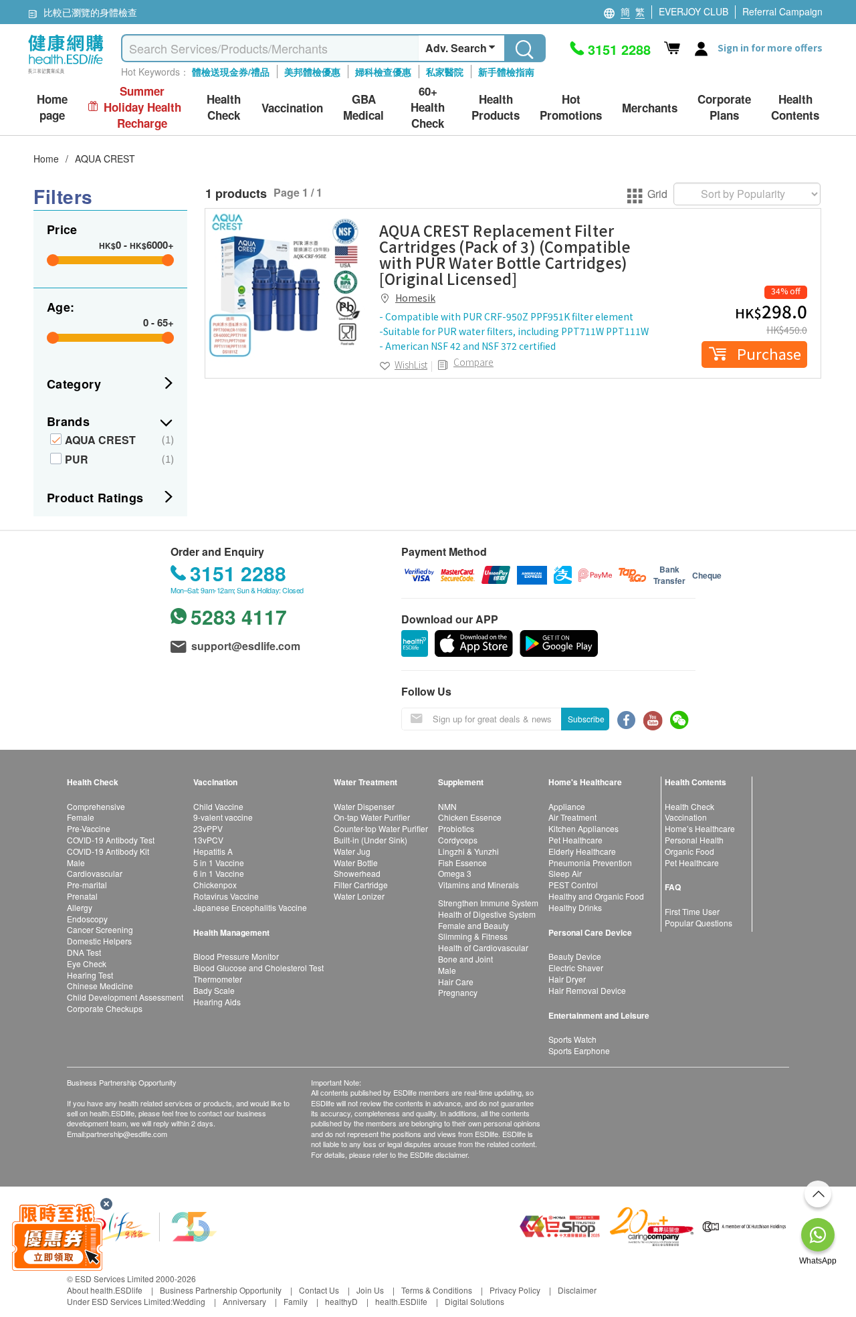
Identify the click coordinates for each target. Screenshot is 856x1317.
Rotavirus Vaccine (226, 896)
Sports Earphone (579, 1050)
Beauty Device (574, 956)
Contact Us (319, 1290)
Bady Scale (214, 990)
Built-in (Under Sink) (370, 839)
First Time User (692, 911)
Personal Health (694, 839)
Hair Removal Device (587, 990)
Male (76, 862)
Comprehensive (96, 806)
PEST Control (573, 884)
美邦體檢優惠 (312, 71)
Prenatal (82, 896)
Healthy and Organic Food (596, 896)
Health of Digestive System (487, 914)
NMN (447, 806)
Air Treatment (572, 817)
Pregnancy (457, 992)
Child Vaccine (218, 806)
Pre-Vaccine (88, 828)
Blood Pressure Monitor (236, 956)
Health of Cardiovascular (483, 947)
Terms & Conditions (436, 1290)
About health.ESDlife (104, 1290)
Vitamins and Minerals (478, 884)
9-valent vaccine (223, 817)
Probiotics (456, 828)
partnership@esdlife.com (126, 1133)
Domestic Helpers (99, 940)
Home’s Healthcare (700, 828)
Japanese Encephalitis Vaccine (250, 907)
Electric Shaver (575, 967)
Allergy (79, 907)
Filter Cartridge (361, 884)
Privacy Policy (515, 1290)
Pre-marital (87, 884)
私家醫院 (444, 71)
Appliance (566, 806)
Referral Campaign (782, 11)
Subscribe (586, 718)
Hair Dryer (567, 979)
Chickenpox (215, 884)
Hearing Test (90, 975)
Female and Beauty (473, 925)
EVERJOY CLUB (693, 11)
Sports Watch (572, 1039)
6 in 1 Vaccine (218, 873)
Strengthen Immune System (488, 902)
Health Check (689, 806)
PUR (76, 459)
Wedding (189, 1301)
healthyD (341, 1301)
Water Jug (352, 851)
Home (46, 158)
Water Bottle (356, 862)
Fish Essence (462, 862)
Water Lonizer (359, 896)
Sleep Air (565, 873)
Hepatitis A (213, 851)
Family (296, 1301)
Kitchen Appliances (583, 828)
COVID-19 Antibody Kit (108, 851)
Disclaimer (577, 1290)
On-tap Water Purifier (372, 817)
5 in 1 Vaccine (218, 862)
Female (80, 817)
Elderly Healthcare (582, 851)
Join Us (370, 1290)
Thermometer (217, 979)
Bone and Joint (465, 959)
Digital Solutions (474, 1301)
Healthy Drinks (575, 907)
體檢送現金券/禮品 (231, 71)
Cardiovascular (94, 873)
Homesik (415, 297)
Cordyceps (457, 839)
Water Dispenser (364, 806)
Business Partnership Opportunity (221, 1290)
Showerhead (357, 873)
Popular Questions (698, 922)
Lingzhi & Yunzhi (468, 851)
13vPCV (208, 839)
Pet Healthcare (575, 839)
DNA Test (84, 952)
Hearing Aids (217, 1001)
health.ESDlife (401, 1301)
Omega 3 (454, 873)
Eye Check (86, 963)
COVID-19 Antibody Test (110, 839)
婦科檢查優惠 (383, 71)
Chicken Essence (470, 817)
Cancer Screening (100, 929)
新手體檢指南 (506, 71)
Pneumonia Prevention (590, 862)
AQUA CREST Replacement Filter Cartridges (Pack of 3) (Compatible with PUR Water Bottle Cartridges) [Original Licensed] (505, 254)
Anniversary (244, 1301)
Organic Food (689, 851)
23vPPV (208, 828)
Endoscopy (87, 918)
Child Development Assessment (125, 997)
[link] (285, 289)
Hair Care (455, 981)
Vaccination (686, 817)
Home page (52, 107)
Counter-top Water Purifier (381, 828)
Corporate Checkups (104, 1008)
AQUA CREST (105, 158)
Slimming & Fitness (473, 936)
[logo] (66, 74)
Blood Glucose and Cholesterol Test (258, 967)
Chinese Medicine (100, 985)
